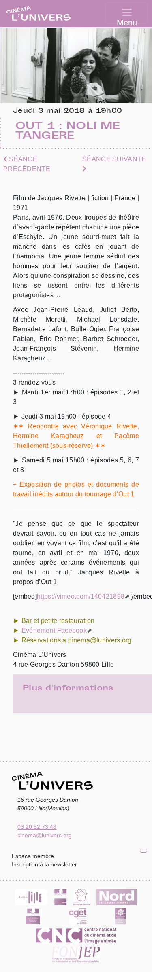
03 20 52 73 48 (36, 827)
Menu (127, 21)
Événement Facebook (54, 630)
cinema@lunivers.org (44, 835)
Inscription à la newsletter (44, 864)
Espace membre (33, 856)
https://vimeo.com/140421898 (80, 596)
